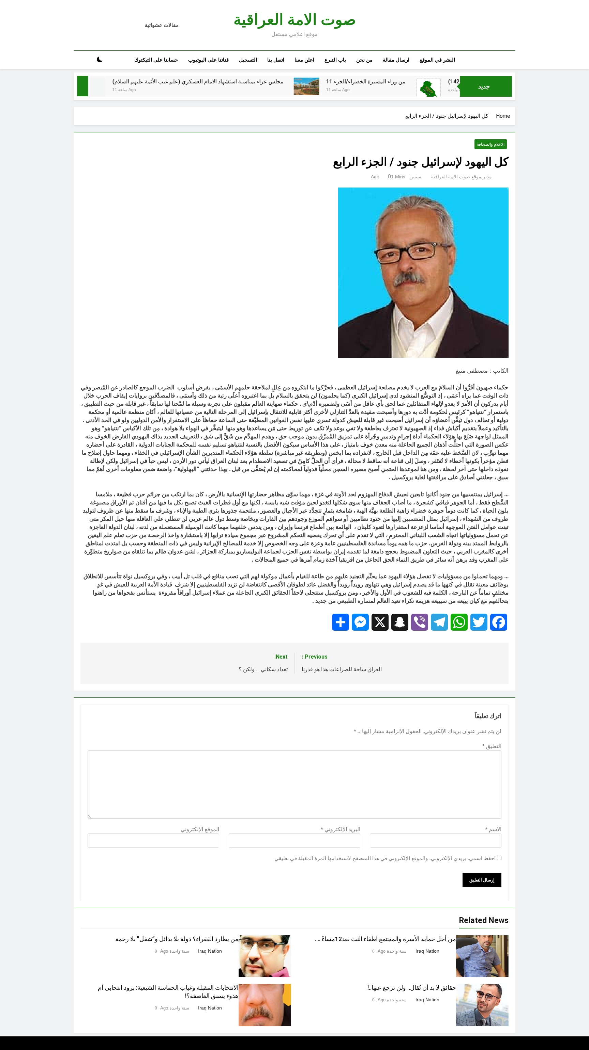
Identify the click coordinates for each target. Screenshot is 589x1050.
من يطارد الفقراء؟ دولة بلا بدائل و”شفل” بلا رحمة (177, 939)
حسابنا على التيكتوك (156, 60)
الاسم (493, 829)
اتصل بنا (275, 60)
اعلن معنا (304, 60)
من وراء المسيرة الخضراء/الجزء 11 (400, 81)
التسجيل (248, 60)
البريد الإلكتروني (340, 829)
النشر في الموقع (437, 60)
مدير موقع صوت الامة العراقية (461, 176)
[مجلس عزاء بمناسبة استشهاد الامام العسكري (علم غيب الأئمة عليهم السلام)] (127, 90)
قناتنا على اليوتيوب (208, 60)
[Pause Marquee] (82, 86)
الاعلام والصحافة (490, 144)
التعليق (491, 746)
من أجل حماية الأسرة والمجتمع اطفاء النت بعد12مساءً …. (385, 939)
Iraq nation (427, 951)
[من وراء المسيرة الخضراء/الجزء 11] (341, 86)
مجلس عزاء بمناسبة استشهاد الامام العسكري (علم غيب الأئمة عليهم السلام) (232, 81)
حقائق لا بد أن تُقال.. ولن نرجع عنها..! (411, 987)
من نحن (364, 60)
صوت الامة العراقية (294, 20)
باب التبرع (335, 60)
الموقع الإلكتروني (200, 829)
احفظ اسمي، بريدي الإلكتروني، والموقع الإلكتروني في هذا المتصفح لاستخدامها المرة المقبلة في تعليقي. (384, 858)
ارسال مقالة (396, 60)
